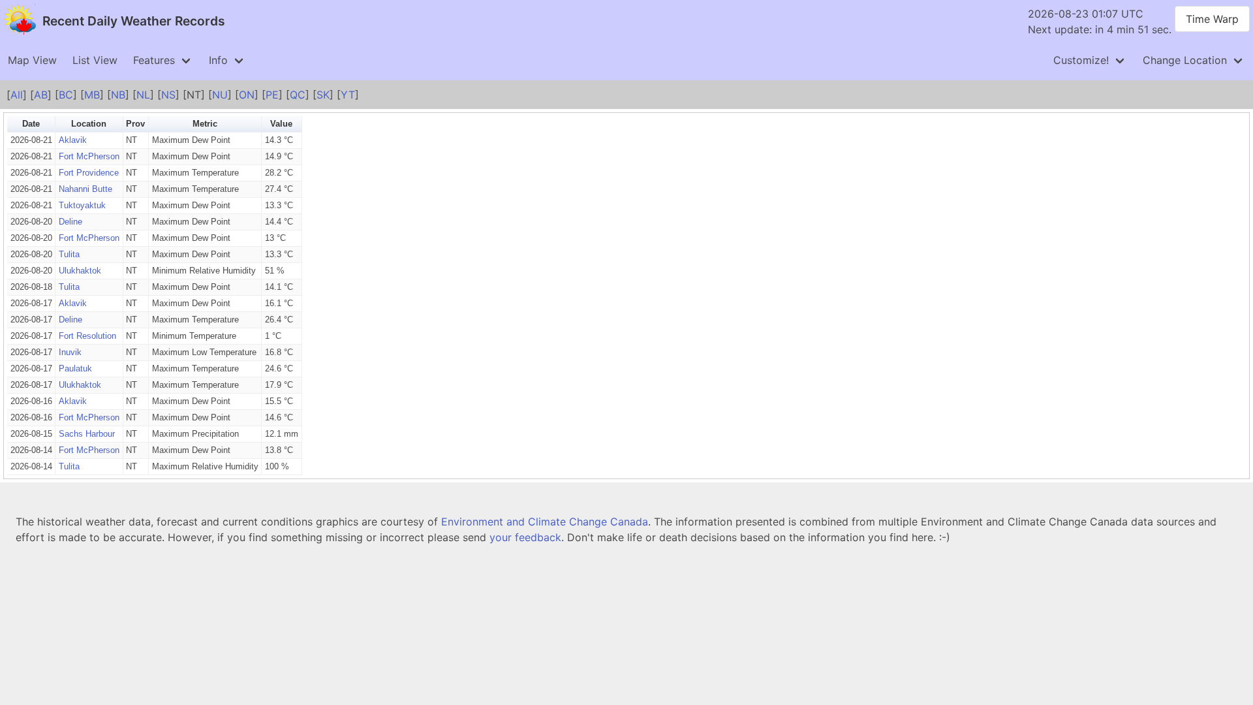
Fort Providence (89, 173)
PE (272, 94)
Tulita (69, 254)
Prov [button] (135, 124)
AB (41, 94)
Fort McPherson (89, 156)
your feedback (525, 537)
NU (220, 94)
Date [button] (31, 124)
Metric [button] (205, 124)
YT (348, 94)
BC (66, 94)
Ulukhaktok (80, 270)
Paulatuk (75, 368)
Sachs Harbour (87, 434)
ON (247, 94)
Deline (70, 222)
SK (323, 94)
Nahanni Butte (85, 189)
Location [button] (88, 124)
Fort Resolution (87, 336)
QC (297, 94)
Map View (32, 60)
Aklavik (73, 140)
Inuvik (70, 352)
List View (94, 60)
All (16, 94)
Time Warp (1212, 18)
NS (168, 94)
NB (118, 94)
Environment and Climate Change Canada (544, 521)
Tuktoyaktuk (82, 205)
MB (92, 94)
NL (143, 94)
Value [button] (281, 124)
